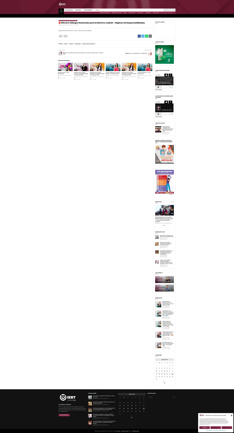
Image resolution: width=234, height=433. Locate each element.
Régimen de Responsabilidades (89, 43)
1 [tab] (163, 225)
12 (161, 371)
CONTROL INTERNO (132, 12)
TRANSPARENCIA (148, 12)
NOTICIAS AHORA (69, 10)
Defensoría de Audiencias (105, 12)
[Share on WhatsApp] (146, 36)
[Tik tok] (171, 13)
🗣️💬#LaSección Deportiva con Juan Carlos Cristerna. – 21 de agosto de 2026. (168, 303)
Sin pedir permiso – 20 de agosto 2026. (63, 73)
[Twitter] (163, 13)
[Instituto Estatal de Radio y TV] (62, 4)
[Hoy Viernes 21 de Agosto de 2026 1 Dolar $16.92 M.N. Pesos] (157, 237)
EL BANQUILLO (161, 289)
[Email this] (150, 36)
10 (156, 371)
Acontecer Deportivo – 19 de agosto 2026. (144, 73)
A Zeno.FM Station (158, 89)
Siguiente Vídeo (148, 50)
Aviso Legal (118, 431)
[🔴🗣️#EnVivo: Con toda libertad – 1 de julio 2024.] (150, 53)
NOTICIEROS (78, 10)
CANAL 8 (65, 43)
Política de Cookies (209, 430)
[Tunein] (173, 13)
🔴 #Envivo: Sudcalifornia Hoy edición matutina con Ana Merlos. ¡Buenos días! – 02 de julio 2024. (83, 53)
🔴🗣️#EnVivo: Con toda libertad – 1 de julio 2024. (136, 53)
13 (164, 371)
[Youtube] (166, 13)
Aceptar (205, 427)
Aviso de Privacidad (217, 430)
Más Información (64, 415)
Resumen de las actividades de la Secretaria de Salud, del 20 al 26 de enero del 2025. (168, 129)
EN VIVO (97, 10)
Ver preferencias (227, 427)
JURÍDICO (125, 12)
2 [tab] (164, 225)
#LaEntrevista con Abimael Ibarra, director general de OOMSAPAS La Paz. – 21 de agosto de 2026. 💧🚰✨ (168, 313)
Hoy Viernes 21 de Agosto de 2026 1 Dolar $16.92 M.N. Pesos (166, 236)
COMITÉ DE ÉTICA (140, 12)
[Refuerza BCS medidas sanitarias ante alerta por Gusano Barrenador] (157, 244)
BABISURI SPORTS (162, 280)
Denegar (216, 427)
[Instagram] (168, 13)
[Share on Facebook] (139, 36)
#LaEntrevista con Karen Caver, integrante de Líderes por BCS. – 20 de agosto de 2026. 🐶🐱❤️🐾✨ (168, 334)
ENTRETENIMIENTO (88, 10)
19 (161, 374)
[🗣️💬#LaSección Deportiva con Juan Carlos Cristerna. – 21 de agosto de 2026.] (158, 304)
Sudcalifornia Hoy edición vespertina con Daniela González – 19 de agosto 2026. (129, 74)
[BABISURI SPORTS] (164, 279)
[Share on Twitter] (142, 36)
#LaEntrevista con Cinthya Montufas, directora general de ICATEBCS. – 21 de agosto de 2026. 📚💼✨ (168, 324)
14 (167, 371)
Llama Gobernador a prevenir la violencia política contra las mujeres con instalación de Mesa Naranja (104, 422)
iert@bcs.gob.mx (136, 431)
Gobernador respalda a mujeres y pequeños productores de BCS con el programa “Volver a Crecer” (166, 261)
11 (159, 371)
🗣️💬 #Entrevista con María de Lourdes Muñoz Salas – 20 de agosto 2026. (168, 344)
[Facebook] (161, 13)
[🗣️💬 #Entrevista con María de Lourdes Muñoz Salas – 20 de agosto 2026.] (158, 345)
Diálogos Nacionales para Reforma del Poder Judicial (68, 20)
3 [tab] (165, 225)
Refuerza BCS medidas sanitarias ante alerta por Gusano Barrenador (166, 243)
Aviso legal (224, 430)
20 (164, 374)
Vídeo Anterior (61, 50)
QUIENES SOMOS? (156, 12)
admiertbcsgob (167, 132)
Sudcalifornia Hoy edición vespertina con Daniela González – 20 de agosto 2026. (97, 74)
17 (156, 374)
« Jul (164, 381)
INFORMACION (77, 43)
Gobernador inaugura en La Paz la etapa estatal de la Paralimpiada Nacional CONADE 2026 (166, 252)
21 (167, 374)
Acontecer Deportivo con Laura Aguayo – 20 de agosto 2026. (113, 73)
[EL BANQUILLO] (164, 288)
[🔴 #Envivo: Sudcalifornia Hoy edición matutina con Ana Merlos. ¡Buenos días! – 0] (60, 53)
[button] (231, 415)
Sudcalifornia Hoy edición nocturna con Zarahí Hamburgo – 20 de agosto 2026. (81, 74)
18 (159, 374)
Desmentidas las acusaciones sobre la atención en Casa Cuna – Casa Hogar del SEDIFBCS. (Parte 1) (164, 219)
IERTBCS (71, 43)
